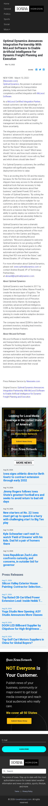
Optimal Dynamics (11, 84)
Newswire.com (10, 81)
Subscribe (24, 749)
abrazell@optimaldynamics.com (19, 276)
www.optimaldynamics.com (26, 266)
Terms (17, 791)
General (7, 8)
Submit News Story (24, 441)
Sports (7, 19)
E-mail (4, 740)
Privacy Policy (27, 791)
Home (8, 3)
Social (6, 24)
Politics (7, 14)
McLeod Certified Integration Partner (24, 101)
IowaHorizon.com (23, 799)
